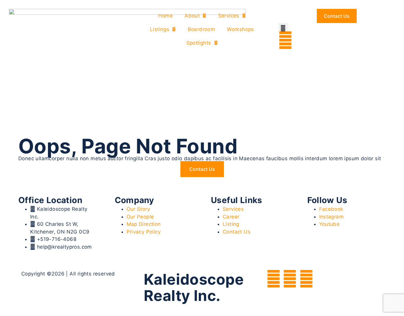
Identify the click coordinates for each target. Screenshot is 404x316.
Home (165, 16)
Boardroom (201, 29)
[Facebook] (273, 278)
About (192, 16)
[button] (283, 28)
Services (228, 16)
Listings (159, 29)
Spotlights (198, 43)
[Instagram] (289, 278)
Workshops (240, 29)
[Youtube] (306, 278)
